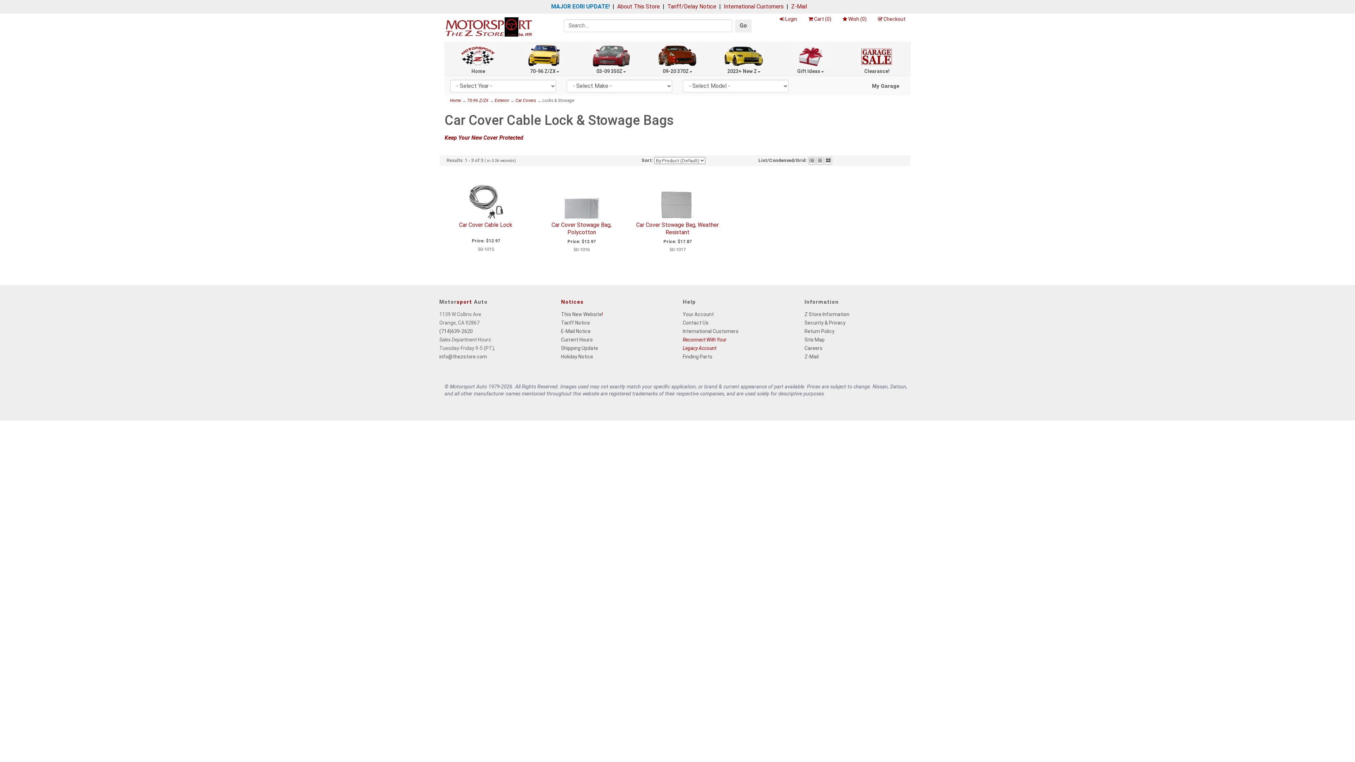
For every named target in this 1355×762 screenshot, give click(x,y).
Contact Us (696, 323)
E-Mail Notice (576, 331)
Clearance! (877, 71)
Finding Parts (697, 356)
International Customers (754, 6)
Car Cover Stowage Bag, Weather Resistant (677, 229)
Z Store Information (827, 314)
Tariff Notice (575, 323)
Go (743, 25)
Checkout (894, 19)
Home (478, 71)
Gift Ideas (808, 71)
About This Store (638, 6)
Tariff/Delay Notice (691, 6)
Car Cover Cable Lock (485, 225)
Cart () (822, 19)
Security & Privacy (825, 323)
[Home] (489, 26)
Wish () (857, 19)
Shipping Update (579, 348)
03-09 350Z (609, 71)
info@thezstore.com (463, 356)
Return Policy (820, 331)
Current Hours (577, 340)
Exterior (502, 100)
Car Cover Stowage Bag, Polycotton (582, 229)
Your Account (698, 314)
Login (791, 19)
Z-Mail (799, 6)
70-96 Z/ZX (543, 71)
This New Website (581, 314)
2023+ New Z (742, 71)
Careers (814, 348)
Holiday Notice (577, 356)
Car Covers (526, 100)
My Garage (885, 86)
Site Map (815, 340)
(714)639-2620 (456, 331)
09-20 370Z (676, 71)
